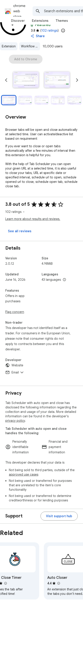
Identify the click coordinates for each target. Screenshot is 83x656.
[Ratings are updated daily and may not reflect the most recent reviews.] (63, 30)
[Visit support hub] (59, 516)
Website (17, 365)
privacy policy (15, 421)
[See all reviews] (19, 231)
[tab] (18, 21)
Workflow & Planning (30, 46)
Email (15, 372)
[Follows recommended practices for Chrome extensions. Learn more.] (32, 25)
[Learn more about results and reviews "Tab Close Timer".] (5, 583)
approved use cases (23, 474)
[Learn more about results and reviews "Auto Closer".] (58, 583)
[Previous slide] (6, 80)
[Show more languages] (64, 280)
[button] (26, 80)
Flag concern (14, 312)
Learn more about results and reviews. (32, 219)
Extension (9, 46)
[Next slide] (77, 80)
